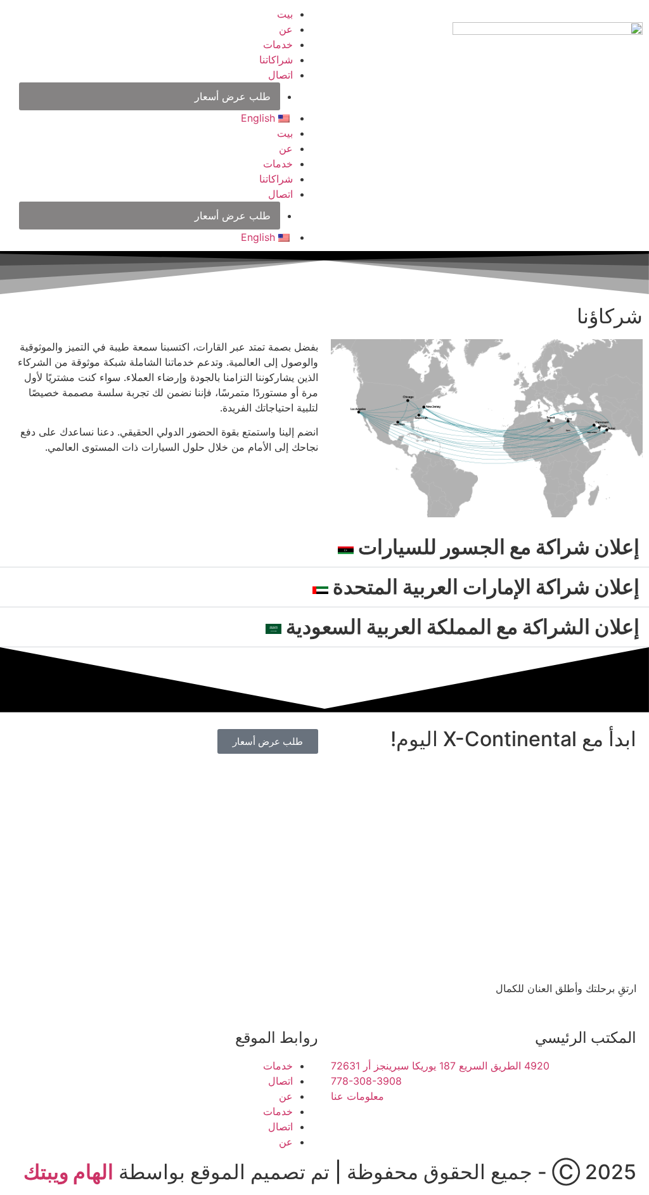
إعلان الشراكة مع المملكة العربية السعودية (460, 626)
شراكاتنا (276, 59)
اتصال (280, 74)
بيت (285, 14)
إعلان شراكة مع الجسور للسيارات (496, 546)
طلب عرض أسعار (233, 96)
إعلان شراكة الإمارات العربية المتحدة (483, 586)
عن (286, 29)
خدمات (278, 44)
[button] (324, 547)
